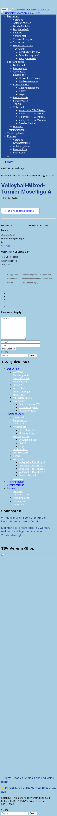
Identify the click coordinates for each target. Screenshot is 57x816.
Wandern (18, 126)
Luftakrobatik (20, 100)
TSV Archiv (19, 48)
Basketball (19, 65)
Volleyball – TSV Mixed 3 (32, 116)
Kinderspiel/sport (28, 81)
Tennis (17, 103)
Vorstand (18, 19)
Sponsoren (19, 42)
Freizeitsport (20, 68)
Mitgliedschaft (21, 29)
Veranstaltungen (22, 39)
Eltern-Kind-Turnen (29, 78)
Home (10, 161)
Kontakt (11, 136)
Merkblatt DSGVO (23, 45)
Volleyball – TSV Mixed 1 (32, 110)
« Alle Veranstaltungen (13, 168)
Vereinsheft (19, 35)
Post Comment (8, 349)
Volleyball (18, 107)
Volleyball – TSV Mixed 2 (32, 113)
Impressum (19, 152)
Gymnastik (19, 71)
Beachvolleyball (27, 123)
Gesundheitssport (29, 87)
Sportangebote (15, 61)
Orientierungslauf (29, 55)
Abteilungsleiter (22, 23)
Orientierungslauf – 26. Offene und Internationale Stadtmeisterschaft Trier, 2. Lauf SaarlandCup (38, 278)
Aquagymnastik (27, 58)
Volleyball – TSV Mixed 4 (32, 120)
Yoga (22, 94)
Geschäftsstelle (21, 26)
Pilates (22, 91)
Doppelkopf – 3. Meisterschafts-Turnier (14, 278)
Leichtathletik (20, 97)
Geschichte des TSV (29, 52)
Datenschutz (20, 149)
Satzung (17, 32)
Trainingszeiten (16, 129)
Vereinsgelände (15, 133)
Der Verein (13, 16)
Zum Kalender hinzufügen (21, 210)
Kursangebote (21, 84)
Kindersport (19, 74)
